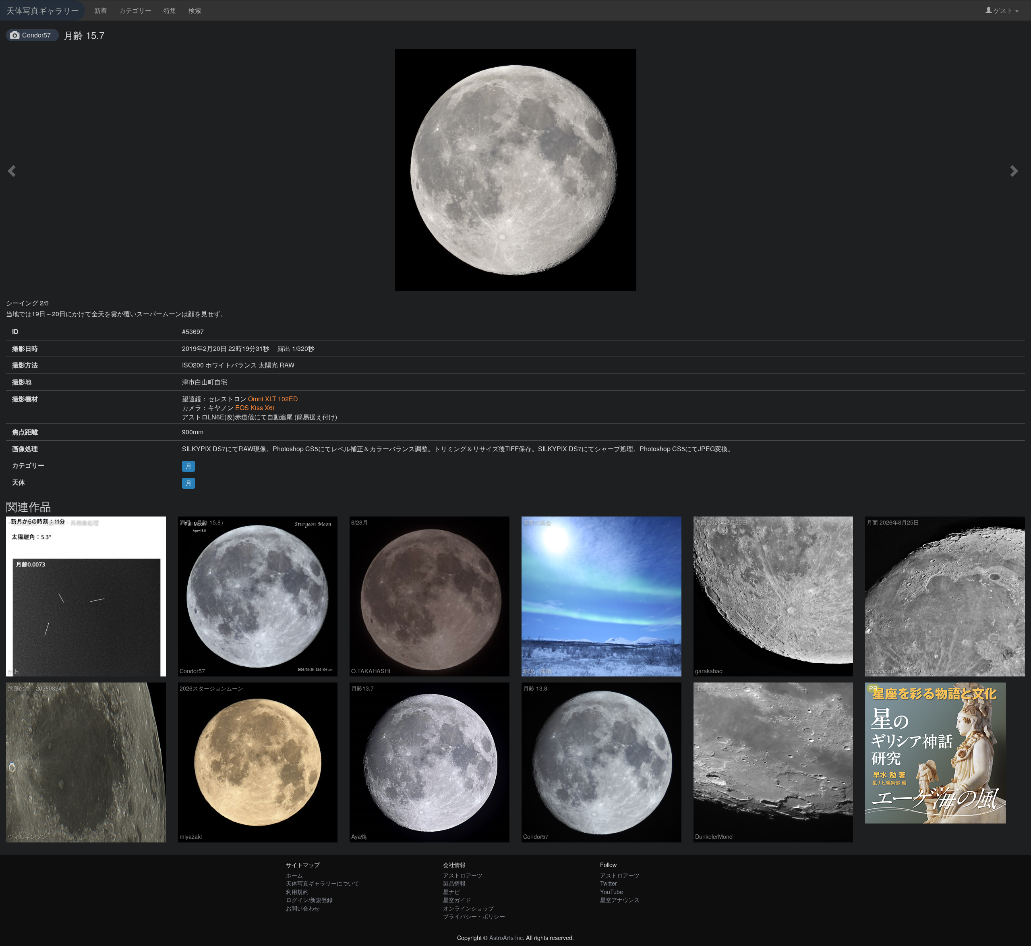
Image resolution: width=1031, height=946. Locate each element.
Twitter (608, 883)
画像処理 (25, 448)
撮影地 (21, 382)
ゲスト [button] (1003, 10)
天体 (18, 482)
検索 (194, 10)
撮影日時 (25, 348)
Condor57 (36, 34)
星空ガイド (457, 899)
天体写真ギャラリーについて (322, 883)
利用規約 (297, 891)
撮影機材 (25, 398)
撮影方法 (25, 365)
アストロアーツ (462, 875)
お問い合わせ (303, 908)
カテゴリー (135, 10)
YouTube (611, 891)
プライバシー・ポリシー (474, 916)
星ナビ (451, 891)
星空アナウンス (620, 899)
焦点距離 (25, 431)
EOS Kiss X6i (254, 407)
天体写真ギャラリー (42, 10)
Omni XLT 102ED (273, 398)
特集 (170, 10)
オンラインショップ (468, 908)
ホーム (294, 875)
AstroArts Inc (506, 937)
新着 (100, 10)
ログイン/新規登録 (309, 899)
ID (15, 331)
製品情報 (454, 883)
